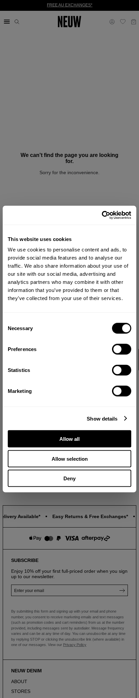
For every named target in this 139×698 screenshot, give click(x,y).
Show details (102, 418)
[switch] (121, 349)
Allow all (69, 439)
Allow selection (70, 458)
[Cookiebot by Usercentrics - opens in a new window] (101, 215)
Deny (69, 478)
